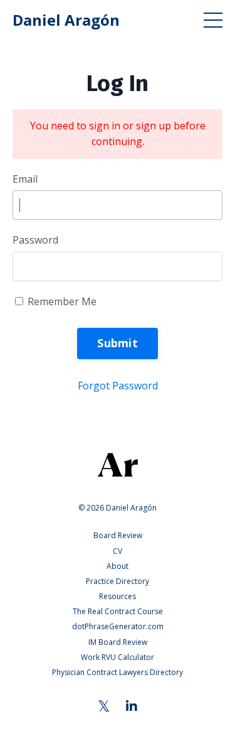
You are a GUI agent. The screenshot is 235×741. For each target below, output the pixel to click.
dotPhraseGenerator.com (118, 626)
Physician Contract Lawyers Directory (117, 672)
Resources (117, 596)
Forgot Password (118, 385)
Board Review (117, 535)
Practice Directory (117, 581)
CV (117, 551)
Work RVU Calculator (117, 657)
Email (25, 179)
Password (35, 240)
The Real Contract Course (118, 611)
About (117, 566)
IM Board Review (117, 642)
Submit (117, 342)
